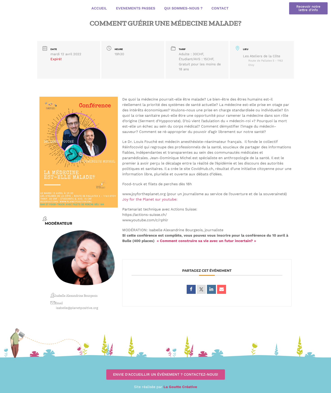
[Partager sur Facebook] (191, 289)
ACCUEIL (99, 8)
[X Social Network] (201, 289)
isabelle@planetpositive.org (77, 308)
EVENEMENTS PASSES (135, 8)
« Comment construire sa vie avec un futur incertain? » (206, 241)
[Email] (221, 289)
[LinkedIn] (211, 289)
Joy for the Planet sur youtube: (149, 199)
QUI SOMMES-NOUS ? (183, 8)
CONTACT (220, 8)
